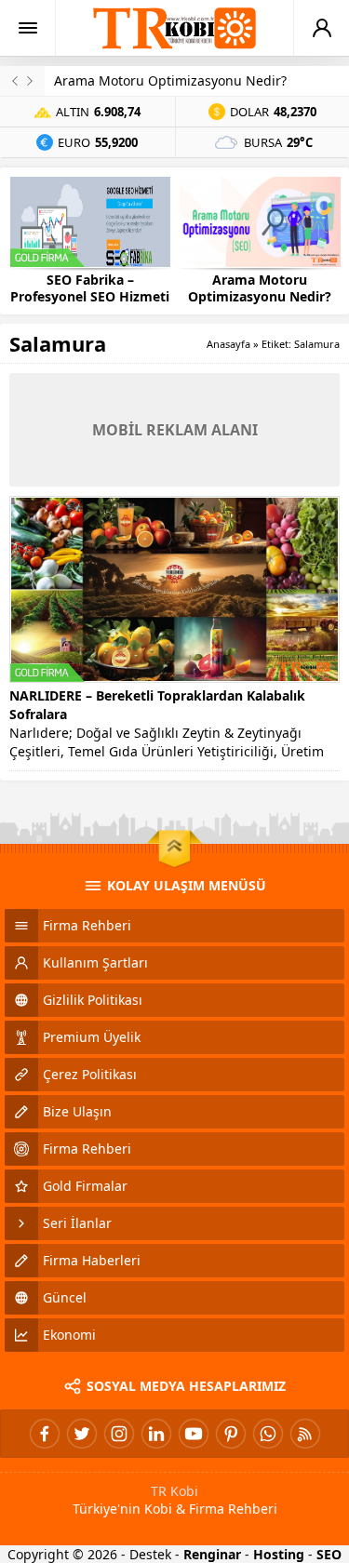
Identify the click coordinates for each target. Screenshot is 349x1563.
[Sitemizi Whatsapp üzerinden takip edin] (268, 1434)
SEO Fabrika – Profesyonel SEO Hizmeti (89, 288)
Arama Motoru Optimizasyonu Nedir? (170, 80)
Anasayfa (228, 344)
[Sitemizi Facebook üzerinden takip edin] (45, 1434)
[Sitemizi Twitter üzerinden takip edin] (82, 1434)
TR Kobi (174, 1491)
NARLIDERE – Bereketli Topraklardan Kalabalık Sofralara (157, 705)
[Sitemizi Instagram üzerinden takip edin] (119, 1434)
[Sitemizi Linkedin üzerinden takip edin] (156, 1434)
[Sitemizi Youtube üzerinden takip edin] (194, 1434)
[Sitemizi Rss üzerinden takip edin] (305, 1434)
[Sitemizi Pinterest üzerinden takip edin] (231, 1434)
